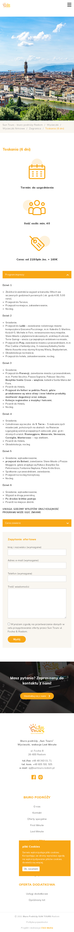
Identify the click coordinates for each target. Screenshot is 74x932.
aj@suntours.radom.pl (42, 767)
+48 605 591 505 (42, 764)
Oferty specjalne (37, 819)
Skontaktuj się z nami (35, 696)
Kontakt (37, 812)
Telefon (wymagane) (20, 573)
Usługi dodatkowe (37, 893)
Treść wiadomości (18, 586)
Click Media (47, 927)
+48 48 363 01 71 (42, 760)
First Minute (37, 825)
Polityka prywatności (37, 922)
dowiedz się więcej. (33, 862)
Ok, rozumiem (31, 869)
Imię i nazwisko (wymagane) (24, 547)
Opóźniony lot (37, 900)
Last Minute (37, 831)
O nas (37, 806)
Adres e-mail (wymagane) (23, 560)
